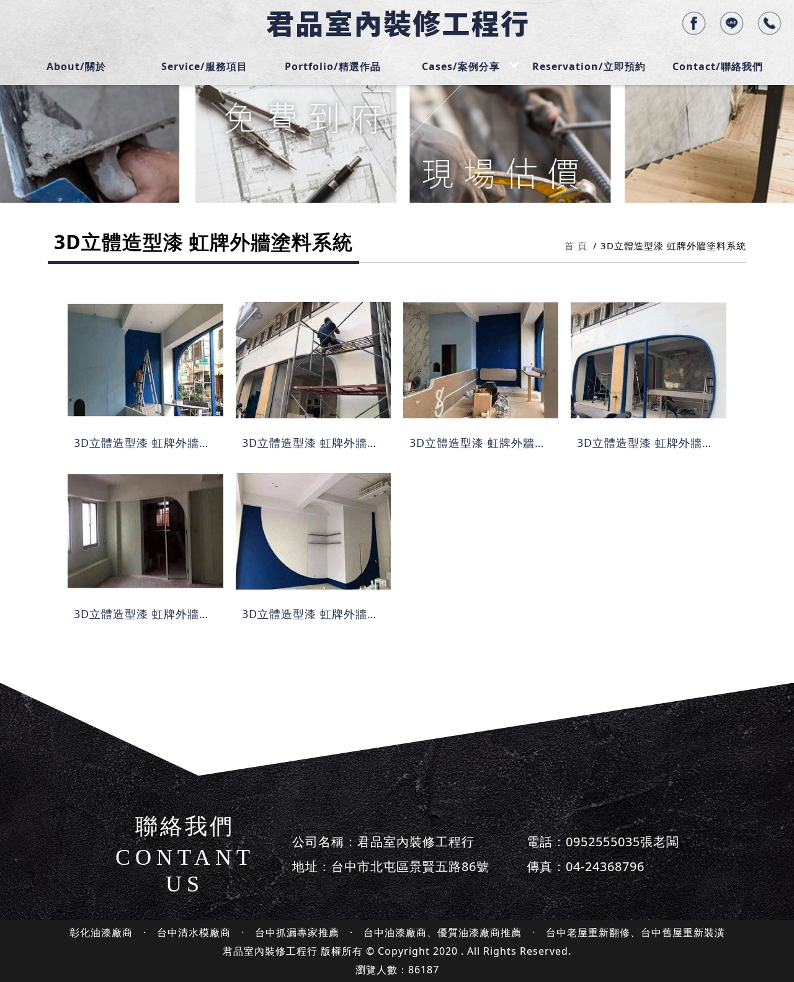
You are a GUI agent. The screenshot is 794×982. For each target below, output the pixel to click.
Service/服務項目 (204, 66)
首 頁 (575, 245)
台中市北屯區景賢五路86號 (410, 866)
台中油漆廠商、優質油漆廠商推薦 (443, 932)
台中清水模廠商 (194, 932)
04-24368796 (605, 866)
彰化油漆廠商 (101, 932)
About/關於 (76, 66)
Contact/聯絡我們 (717, 66)
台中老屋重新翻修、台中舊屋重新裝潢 (635, 932)
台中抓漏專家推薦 (297, 932)
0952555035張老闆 (622, 841)
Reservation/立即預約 (589, 66)
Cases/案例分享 (461, 66)
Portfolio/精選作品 (333, 66)
